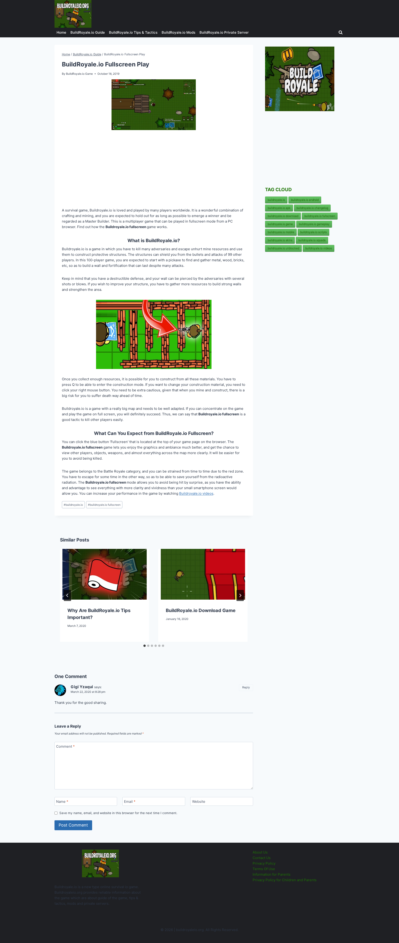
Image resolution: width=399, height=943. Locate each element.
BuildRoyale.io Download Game (201, 610)
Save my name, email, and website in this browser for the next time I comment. (118, 813)
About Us (260, 852)
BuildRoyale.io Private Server (224, 32)
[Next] (240, 595)
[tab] (144, 646)
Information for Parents (271, 874)
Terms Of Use (264, 869)
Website (198, 801)
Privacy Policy (264, 863)
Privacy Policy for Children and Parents (285, 880)
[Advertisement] (154, 169)
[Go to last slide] (67, 595)
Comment (65, 746)
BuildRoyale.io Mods (178, 32)
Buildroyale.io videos (196, 493)
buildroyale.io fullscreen (104, 504)
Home (61, 32)
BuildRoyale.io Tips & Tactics (133, 32)
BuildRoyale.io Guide (87, 32)
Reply (246, 687)
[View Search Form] (340, 32)
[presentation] (104, 574)
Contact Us (262, 858)
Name (62, 801)
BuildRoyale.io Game (79, 73)
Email (130, 801)
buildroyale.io (73, 504)
